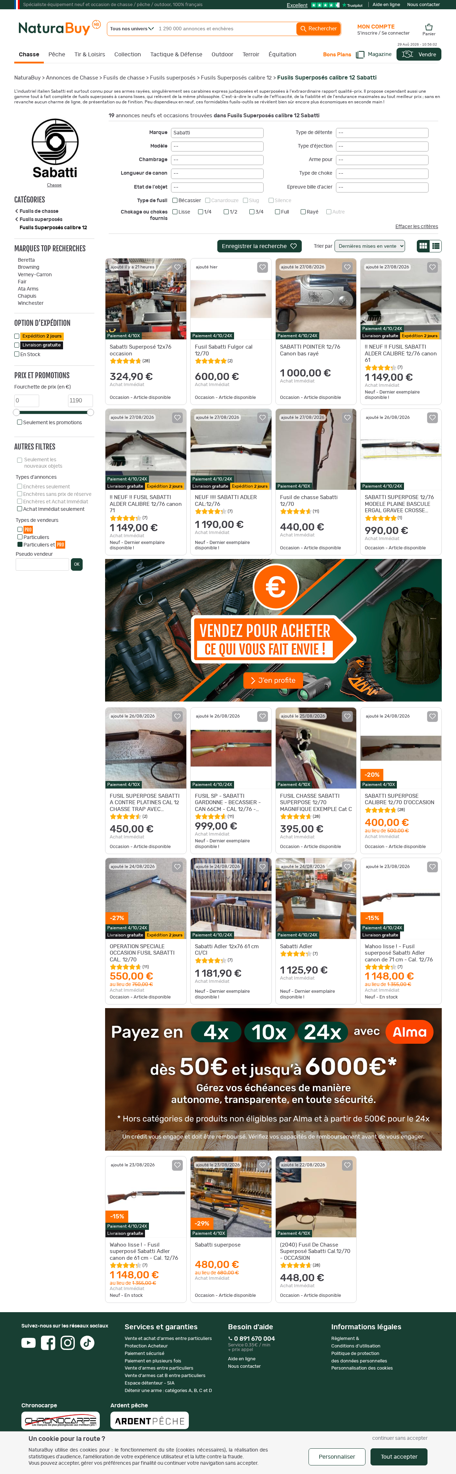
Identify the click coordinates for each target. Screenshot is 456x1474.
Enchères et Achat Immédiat (55, 501)
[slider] (16, 412)
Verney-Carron (35, 274)
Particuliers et (44, 545)
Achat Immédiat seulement (53, 509)
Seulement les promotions (52, 422)
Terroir (251, 54)
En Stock (30, 354)
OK (76, 564)
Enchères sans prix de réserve (57, 494)
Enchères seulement (46, 486)
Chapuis (27, 296)
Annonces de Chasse (72, 78)
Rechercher (322, 28)
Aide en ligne (386, 4)
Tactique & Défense (176, 54)
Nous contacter (423, 4)
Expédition (42, 336)
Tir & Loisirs (89, 54)
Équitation (282, 54)
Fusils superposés (173, 78)
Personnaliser (337, 1457)
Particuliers (36, 537)
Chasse (29, 54)
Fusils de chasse (124, 78)
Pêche (56, 54)
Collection (127, 54)
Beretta (26, 260)
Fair (22, 281)
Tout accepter (399, 1457)
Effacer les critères (416, 226)
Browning (28, 267)
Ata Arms (28, 289)
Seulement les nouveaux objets (43, 463)
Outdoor (222, 54)
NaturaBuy (27, 78)
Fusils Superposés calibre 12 (236, 78)
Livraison (41, 345)
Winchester (30, 303)
